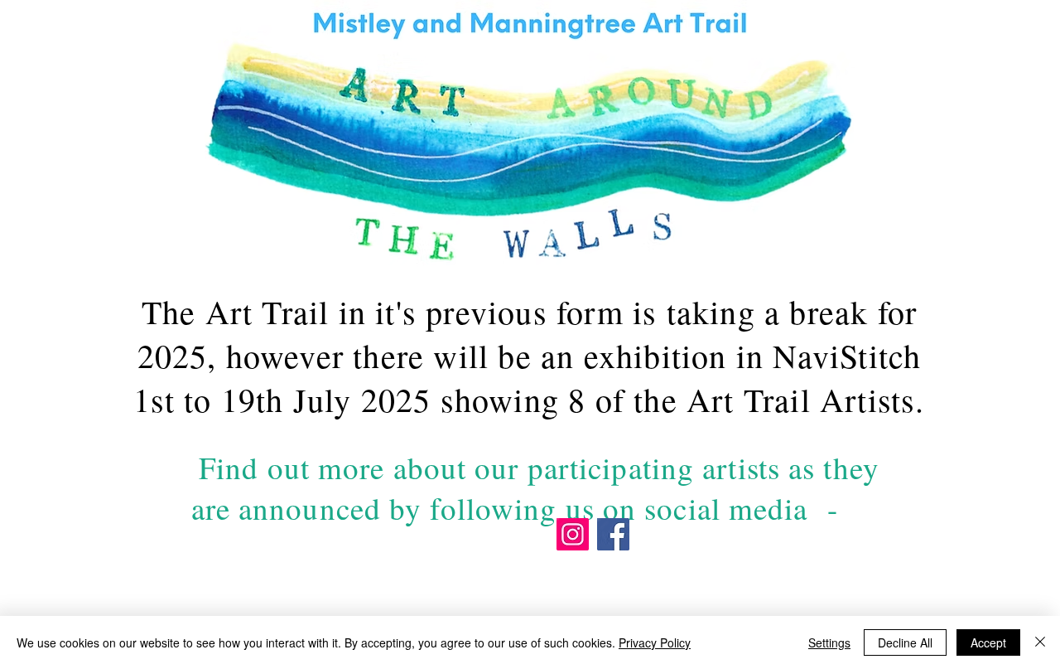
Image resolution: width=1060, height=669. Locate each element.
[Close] (1040, 642)
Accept (988, 642)
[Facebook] (613, 534)
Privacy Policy (655, 642)
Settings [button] (829, 642)
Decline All (905, 642)
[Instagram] (572, 534)
